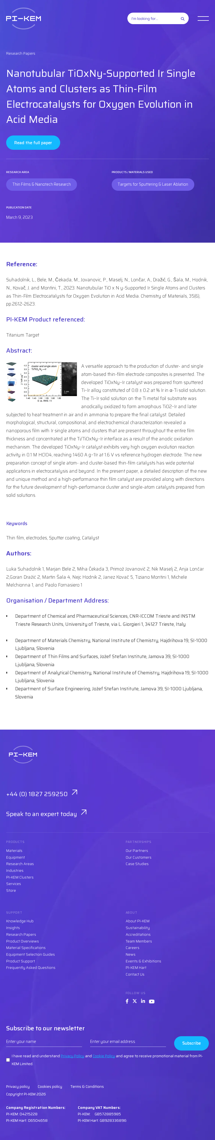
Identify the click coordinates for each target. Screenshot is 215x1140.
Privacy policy (18, 1086)
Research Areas (20, 864)
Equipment (15, 857)
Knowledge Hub (20, 921)
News (130, 954)
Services (13, 884)
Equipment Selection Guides (30, 954)
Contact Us (135, 974)
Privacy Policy (72, 1056)
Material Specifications (26, 948)
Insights (13, 928)
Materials (14, 851)
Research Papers (21, 934)
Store (11, 890)
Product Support (20, 961)
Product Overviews (22, 941)
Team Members (139, 941)
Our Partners (137, 851)
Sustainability (138, 928)
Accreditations (138, 934)
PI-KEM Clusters (20, 877)
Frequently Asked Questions (30, 968)
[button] (203, 18)
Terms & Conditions (87, 1086)
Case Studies (137, 864)
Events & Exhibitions (143, 961)
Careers (132, 948)
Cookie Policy (104, 1056)
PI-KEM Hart (136, 968)
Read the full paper (33, 142)
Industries (15, 871)
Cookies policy (50, 1086)
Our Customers (138, 857)
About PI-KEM (137, 921)
